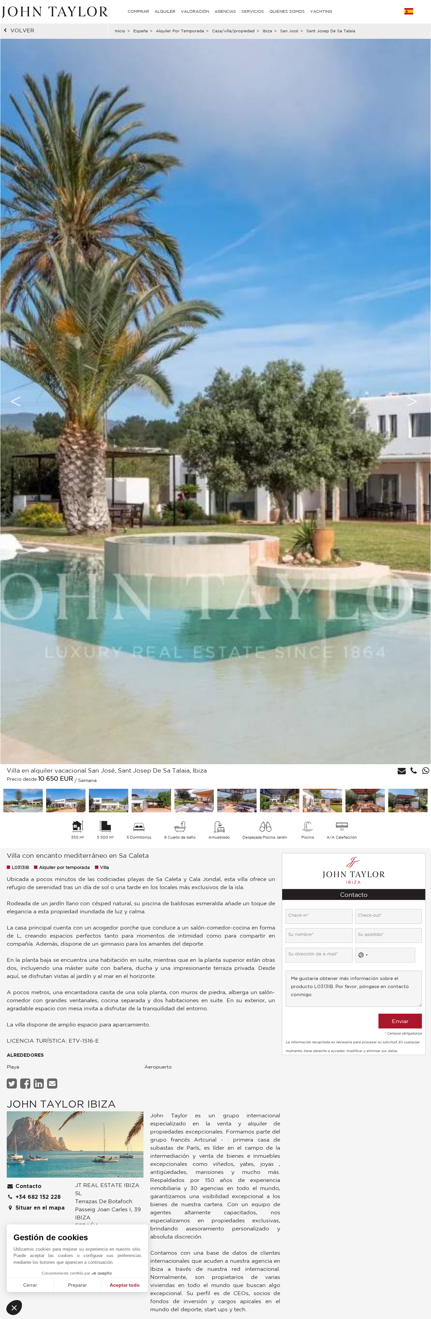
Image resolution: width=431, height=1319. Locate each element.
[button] (14, 1307)
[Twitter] (13, 1083)
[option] (215, 401)
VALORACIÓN (195, 11)
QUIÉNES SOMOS (287, 11)
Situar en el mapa (39, 1208)
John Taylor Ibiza (61, 1103)
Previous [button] (15, 401)
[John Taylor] (54, 11)
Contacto (27, 1186)
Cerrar (30, 1285)
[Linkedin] (39, 1083)
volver (22, 30)
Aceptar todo (125, 1285)
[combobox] (363, 955)
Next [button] (412, 401)
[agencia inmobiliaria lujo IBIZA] (75, 1146)
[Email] (53, 1083)
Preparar (77, 1285)
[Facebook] (26, 1083)
